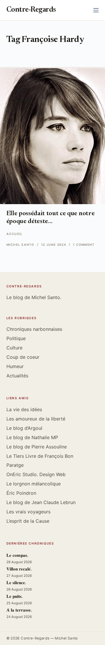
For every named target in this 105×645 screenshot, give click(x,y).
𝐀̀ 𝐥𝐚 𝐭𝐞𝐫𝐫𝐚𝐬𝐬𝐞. (19, 610)
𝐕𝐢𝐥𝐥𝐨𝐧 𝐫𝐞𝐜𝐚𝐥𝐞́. (19, 569)
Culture (14, 348)
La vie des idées (24, 409)
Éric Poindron (21, 493)
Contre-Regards (31, 10)
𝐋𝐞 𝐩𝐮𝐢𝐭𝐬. (14, 597)
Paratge (15, 465)
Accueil (14, 234)
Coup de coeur (22, 357)
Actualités (17, 376)
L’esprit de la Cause (27, 521)
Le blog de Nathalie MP (32, 437)
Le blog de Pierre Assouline (36, 447)
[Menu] (96, 10)
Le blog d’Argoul (24, 428)
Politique (16, 338)
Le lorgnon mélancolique (33, 484)
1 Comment (83, 245)
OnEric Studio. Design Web (36, 474)
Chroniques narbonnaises (34, 329)
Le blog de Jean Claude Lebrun (41, 502)
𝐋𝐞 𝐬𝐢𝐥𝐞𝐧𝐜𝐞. (16, 583)
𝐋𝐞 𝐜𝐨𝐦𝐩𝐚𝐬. (17, 556)
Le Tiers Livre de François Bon (39, 456)
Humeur (15, 366)
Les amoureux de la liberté (35, 419)
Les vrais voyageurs (28, 512)
